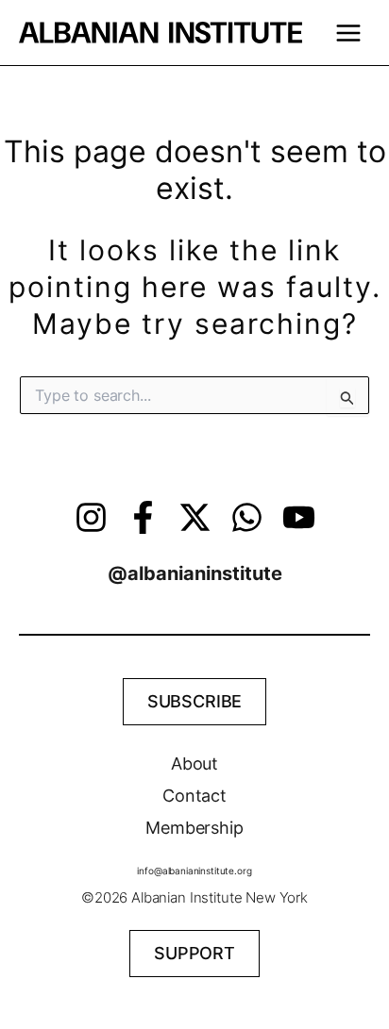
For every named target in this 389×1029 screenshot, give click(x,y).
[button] (195, 701)
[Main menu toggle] (348, 32)
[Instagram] (91, 517)
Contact (194, 795)
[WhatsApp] (246, 517)
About (194, 763)
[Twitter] (194, 517)
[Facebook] (143, 517)
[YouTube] (298, 517)
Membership (194, 828)
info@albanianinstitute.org (194, 870)
